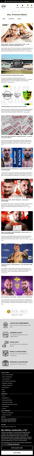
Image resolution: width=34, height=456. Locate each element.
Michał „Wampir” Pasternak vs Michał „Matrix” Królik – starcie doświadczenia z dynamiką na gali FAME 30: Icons (15, 45)
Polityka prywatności (7, 385)
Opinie (3, 391)
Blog (3, 389)
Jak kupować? (5, 387)
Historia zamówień (6, 414)
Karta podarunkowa (7, 400)
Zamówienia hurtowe (7, 402)
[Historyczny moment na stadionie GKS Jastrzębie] (17, 64)
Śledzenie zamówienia (7, 412)
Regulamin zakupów (7, 383)
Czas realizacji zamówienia (9, 381)
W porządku (17, 452)
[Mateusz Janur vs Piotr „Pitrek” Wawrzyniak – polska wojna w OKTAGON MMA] (17, 189)
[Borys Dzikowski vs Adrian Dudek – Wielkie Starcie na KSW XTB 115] (17, 286)
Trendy (19, 18)
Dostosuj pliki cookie (17, 447)
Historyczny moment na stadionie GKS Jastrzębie (12, 75)
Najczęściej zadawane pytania (9, 404)
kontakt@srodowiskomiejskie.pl (9, 420)
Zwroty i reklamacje (7, 376)
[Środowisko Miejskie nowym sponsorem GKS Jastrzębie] (17, 95)
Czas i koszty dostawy (7, 374)
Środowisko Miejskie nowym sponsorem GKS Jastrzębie (14, 106)
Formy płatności (6, 379)
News (3, 18)
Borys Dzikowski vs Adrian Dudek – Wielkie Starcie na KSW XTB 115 (16, 297)
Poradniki (11, 18)
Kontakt (4, 408)
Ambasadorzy (5, 398)
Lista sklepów (5, 406)
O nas (3, 395)
